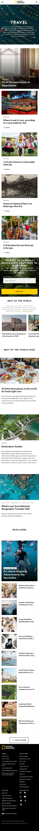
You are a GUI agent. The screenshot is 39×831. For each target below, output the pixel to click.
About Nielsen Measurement (10, 770)
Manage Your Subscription (9, 800)
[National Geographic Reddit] (21, 804)
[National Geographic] (19, 2)
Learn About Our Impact (26, 776)
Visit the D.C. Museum (25, 771)
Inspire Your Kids (24, 766)
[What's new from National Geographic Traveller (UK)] (19, 497)
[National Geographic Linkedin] (21, 800)
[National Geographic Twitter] (20, 796)
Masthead (22, 781)
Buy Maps (22, 764)
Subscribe (4, 793)
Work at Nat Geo (6, 803)
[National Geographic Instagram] (20, 792)
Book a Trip (23, 761)
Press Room (23, 784)
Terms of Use (5, 756)
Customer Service (6, 795)
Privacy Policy (5, 759)
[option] (14, 327)
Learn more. (27, 311)
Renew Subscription (7, 798)
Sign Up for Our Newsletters (9, 805)
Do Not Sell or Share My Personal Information (8, 774)
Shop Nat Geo (23, 769)
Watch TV (22, 774)
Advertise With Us (24, 787)
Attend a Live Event (25, 759)
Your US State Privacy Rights (9, 761)
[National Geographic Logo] (8, 748)
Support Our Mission (25, 779)
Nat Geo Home (24, 756)
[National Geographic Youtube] (24, 796)
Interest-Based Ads (7, 768)
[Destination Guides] (19, 440)
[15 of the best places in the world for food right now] (19, 382)
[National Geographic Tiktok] (25, 800)
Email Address (7, 277)
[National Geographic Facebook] (24, 792)
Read (8, 127)
